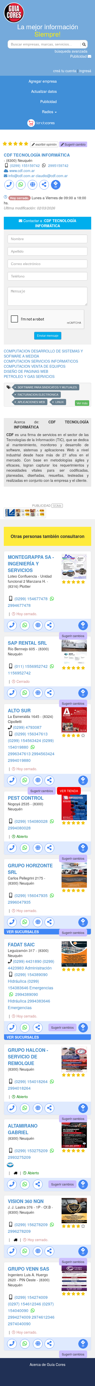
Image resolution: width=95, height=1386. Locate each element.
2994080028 (19, 828)
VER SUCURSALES (23, 931)
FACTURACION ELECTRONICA (38, 394)
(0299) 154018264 (31, 1081)
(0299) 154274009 (31, 1297)
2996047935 (19, 902)
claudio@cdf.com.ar (52, 175)
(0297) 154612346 (25, 1304)
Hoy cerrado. (26, 613)
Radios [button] (48, 111)
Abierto (21, 836)
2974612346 (43, 1317)
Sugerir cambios (73, 636)
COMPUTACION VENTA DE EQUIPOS (34, 366)
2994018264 (19, 1088)
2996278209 (19, 1231)
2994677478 (19, 605)
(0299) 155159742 (25, 165)
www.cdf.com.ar (22, 170)
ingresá (85, 70)
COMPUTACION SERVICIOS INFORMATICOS (41, 361)
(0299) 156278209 (31, 1224)
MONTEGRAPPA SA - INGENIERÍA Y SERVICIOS (31, 564)
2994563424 (43, 754)
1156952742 (19, 673)
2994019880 (19, 760)
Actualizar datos (44, 91)
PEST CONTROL (26, 798)
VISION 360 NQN (26, 1201)
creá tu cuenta (64, 70)
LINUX (59, 402)
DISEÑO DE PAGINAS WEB (26, 371)
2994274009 (20, 1317)
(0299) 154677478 (31, 599)
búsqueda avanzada (71, 51)
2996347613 (20, 754)
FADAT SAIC (21, 944)
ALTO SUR (19, 710)
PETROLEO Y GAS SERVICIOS (29, 376)
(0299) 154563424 (25, 740)
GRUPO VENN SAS (28, 1269)
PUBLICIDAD (46, 505)
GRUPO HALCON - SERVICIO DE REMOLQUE (28, 1057)
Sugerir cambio (75, 144)
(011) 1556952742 (31, 666)
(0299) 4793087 (27, 727)
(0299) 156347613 (31, 734)
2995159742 (58, 165)
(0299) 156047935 (31, 895)
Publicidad (79, 56)
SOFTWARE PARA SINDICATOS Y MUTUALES (47, 387)
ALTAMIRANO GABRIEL (22, 1129)
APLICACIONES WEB (31, 402)
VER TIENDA (69, 791)
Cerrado (22, 681)
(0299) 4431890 (28, 961)
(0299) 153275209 (31, 1150)
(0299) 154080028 (31, 821)
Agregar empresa (43, 81)
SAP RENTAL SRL (27, 643)
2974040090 (19, 1324)
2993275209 (19, 1157)
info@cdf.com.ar (22, 175)
